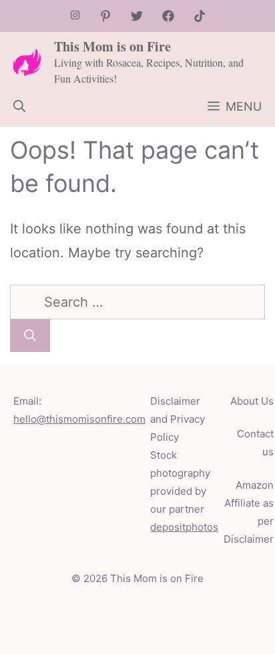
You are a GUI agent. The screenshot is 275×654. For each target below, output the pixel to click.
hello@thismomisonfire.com (79, 419)
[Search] (30, 335)
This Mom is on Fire (112, 46)
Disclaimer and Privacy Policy (177, 419)
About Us (252, 401)
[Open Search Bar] (19, 107)
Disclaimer (249, 539)
